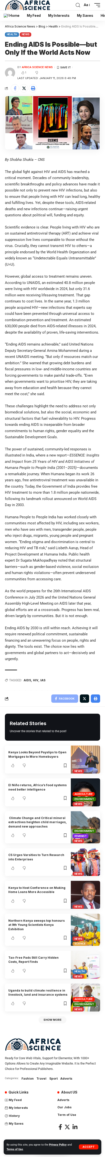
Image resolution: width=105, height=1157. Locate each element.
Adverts (66, 1078)
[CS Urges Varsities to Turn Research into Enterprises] (85, 862)
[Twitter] (67, 1127)
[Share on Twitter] (24, 88)
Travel (41, 1078)
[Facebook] (60, 1127)
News (26, 34)
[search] (77, 5)
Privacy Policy (58, 1144)
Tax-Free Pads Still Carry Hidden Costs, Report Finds (33, 960)
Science (80, 943)
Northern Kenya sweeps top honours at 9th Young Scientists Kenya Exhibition (36, 925)
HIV (35, 680)
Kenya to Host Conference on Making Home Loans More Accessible (36, 890)
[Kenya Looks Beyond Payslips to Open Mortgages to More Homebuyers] (85, 760)
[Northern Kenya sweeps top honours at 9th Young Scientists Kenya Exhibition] (85, 930)
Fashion (27, 1078)
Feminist (80, 836)
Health (12, 34)
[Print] (33, 88)
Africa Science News (37, 67)
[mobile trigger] (96, 5)
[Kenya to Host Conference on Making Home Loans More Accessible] (85, 895)
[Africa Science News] (27, 5)
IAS (42, 680)
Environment (84, 799)
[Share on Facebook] (15, 88)
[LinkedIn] (75, 1127)
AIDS (27, 680)
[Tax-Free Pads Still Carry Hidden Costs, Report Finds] (85, 965)
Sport (53, 1078)
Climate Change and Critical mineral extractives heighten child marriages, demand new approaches (37, 822)
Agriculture (83, 794)
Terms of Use (15, 1149)
